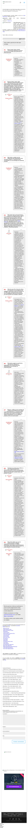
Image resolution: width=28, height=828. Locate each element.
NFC (15, 815)
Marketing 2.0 (6, 814)
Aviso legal (20, 820)
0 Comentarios (15, 11)
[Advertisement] (12, 800)
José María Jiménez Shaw (9, 10)
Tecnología (10, 815)
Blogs (5, 813)
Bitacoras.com (6, 669)
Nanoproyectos (14, 820)
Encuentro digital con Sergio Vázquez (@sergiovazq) (13, 676)
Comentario (5, 713)
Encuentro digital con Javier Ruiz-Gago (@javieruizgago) (14, 682)
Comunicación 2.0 (19, 813)
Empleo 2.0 (20, 814)
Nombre (4, 726)
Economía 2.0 (14, 814)
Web (3, 735)
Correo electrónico (6, 731)
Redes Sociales (10, 813)
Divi (18, 815)
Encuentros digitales (7, 11)
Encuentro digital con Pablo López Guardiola (11, 699)
